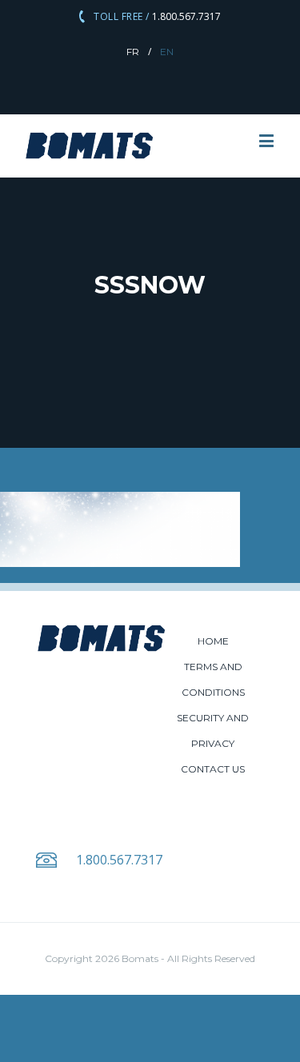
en (167, 52)
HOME (213, 641)
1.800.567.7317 (185, 16)
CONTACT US (213, 769)
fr (132, 52)
